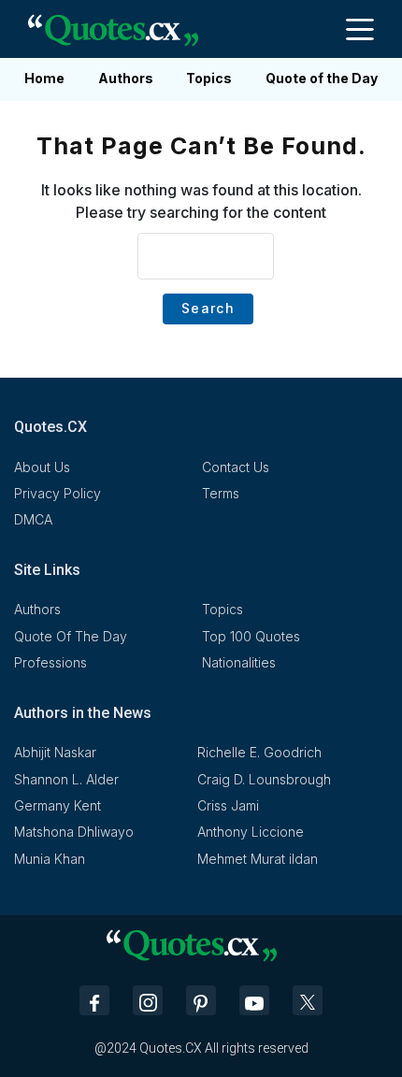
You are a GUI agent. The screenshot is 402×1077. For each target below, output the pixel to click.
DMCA (33, 519)
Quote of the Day (322, 78)
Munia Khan (49, 859)
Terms (220, 493)
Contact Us (235, 467)
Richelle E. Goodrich (259, 752)
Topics (209, 78)
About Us (42, 467)
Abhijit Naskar (55, 752)
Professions (50, 662)
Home (44, 78)
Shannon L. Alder (66, 779)
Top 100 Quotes (251, 636)
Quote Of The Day (70, 636)
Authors (125, 78)
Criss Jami (228, 805)
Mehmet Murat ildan (257, 859)
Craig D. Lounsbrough (264, 779)
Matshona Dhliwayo (74, 832)
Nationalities (239, 662)
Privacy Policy (57, 493)
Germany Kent (57, 805)
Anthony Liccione (250, 832)
